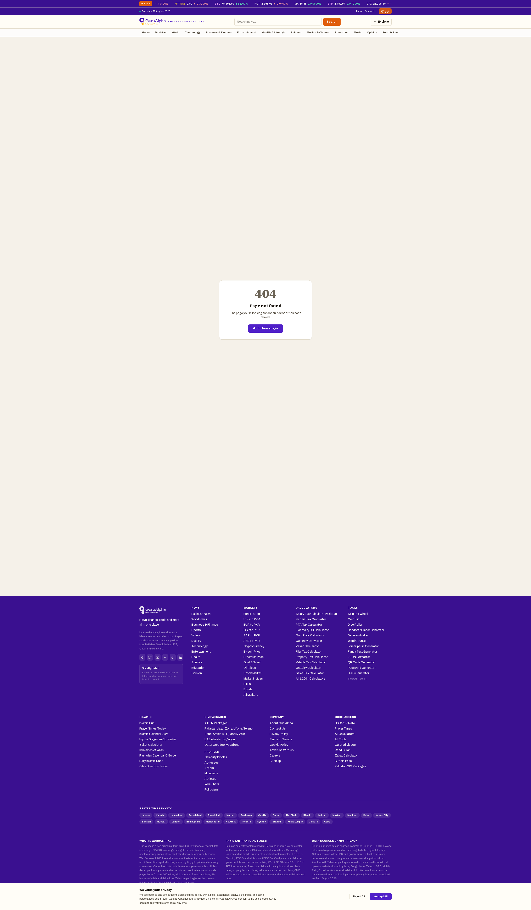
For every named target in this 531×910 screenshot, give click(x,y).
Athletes (210, 778)
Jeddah (322, 815)
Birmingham (193, 821)
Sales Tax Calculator (310, 673)
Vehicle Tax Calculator (311, 662)
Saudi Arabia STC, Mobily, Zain (225, 734)
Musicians (211, 773)
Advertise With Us (282, 750)
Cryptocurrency (254, 646)
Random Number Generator (366, 630)
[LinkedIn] (180, 657)
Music (358, 32)
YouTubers (212, 784)
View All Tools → (358, 678)
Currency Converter (309, 640)
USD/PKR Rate (345, 723)
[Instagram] (165, 657)
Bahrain (146, 821)
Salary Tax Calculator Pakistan (316, 613)
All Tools (341, 739)
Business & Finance (218, 32)
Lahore (146, 815)
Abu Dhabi (291, 815)
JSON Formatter (359, 657)
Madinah (352, 815)
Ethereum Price (254, 657)
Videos (196, 635)
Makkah (336, 815)
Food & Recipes (392, 32)
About (359, 11)
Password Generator (361, 667)
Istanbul (276, 821)
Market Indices (253, 678)
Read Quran (343, 750)
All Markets (251, 694)
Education (341, 32)
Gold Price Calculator (310, 635)
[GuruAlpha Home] (152, 610)
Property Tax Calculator (312, 657)
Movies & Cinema (318, 32)
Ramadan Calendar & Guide (157, 755)
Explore (383, 21)
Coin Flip (353, 619)
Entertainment (246, 32)
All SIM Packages (216, 723)
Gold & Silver (252, 662)
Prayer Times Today (152, 728)
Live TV (196, 640)
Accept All (380, 896)
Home (146, 32)
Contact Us (278, 728)
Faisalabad (195, 815)
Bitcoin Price (252, 651)
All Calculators (344, 734)
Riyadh (307, 815)
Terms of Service (281, 739)
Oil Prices (250, 667)
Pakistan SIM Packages (350, 766)
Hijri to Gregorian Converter (157, 739)
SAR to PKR (252, 635)
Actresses (212, 762)
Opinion (372, 32)
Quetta (262, 815)
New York (231, 821)
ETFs (247, 684)
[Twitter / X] (150, 657)
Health (195, 657)
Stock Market (253, 673)
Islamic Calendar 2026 (153, 734)
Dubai (276, 815)
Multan (230, 815)
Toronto (246, 821)
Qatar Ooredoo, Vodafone (222, 744)
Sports (196, 630)
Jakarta (313, 821)
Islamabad (177, 815)
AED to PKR (252, 640)
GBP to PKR (252, 630)
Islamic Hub (147, 723)
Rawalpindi (214, 815)
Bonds (248, 689)
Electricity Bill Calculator (312, 630)
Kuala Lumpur (295, 821)
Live (145, 4)
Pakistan (161, 32)
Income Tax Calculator (311, 619)
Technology (192, 32)
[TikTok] (173, 657)
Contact (369, 11)
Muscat (161, 821)
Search (332, 21)
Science (296, 32)
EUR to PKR (252, 624)
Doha (366, 815)
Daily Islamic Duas (151, 761)
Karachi (160, 815)
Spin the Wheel (358, 613)
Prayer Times (343, 728)
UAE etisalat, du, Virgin (220, 739)
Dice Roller (355, 624)
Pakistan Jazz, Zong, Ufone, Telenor (229, 728)
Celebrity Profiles (216, 757)
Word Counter (357, 640)
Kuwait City (382, 815)
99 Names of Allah (151, 750)
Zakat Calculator (307, 646)
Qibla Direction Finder (153, 766)
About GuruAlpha (281, 723)
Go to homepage (265, 328)
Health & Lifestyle (273, 32)
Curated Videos (345, 744)
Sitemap (275, 761)
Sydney (261, 821)
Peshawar (246, 815)
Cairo (327, 821)
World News (199, 619)
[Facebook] (142, 657)
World (175, 32)
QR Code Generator (361, 662)
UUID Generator (358, 673)
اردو (387, 11)
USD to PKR (252, 619)
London (176, 821)
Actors (209, 768)
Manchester (213, 821)
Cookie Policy (279, 744)
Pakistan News (201, 613)
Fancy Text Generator (362, 651)
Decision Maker (358, 635)
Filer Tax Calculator (309, 651)
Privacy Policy (279, 734)
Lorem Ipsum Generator (363, 646)
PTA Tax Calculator (309, 624)
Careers (275, 755)
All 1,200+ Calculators (310, 678)
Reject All (359, 896)
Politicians (212, 789)
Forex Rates (252, 613)
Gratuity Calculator (309, 667)
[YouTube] (158, 657)
